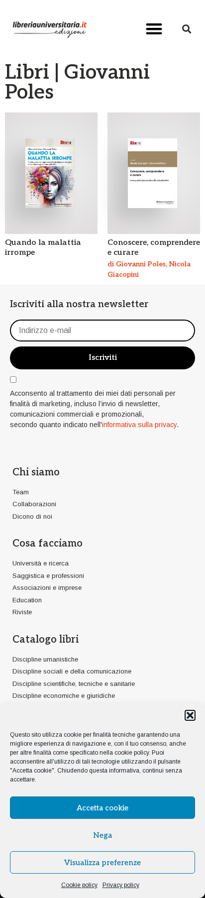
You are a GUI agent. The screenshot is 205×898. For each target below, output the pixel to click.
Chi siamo (36, 472)
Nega (102, 835)
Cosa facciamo (47, 544)
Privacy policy (120, 885)
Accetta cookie (102, 807)
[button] (190, 715)
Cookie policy (79, 885)
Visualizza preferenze (102, 862)
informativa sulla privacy (139, 425)
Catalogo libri (45, 640)
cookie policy (131, 752)
